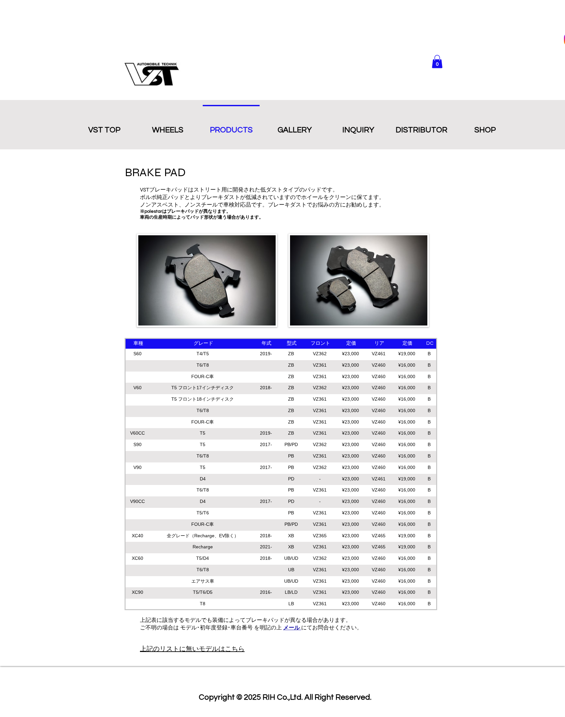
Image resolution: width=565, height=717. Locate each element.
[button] (437, 61)
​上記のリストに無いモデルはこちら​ (192, 649)
